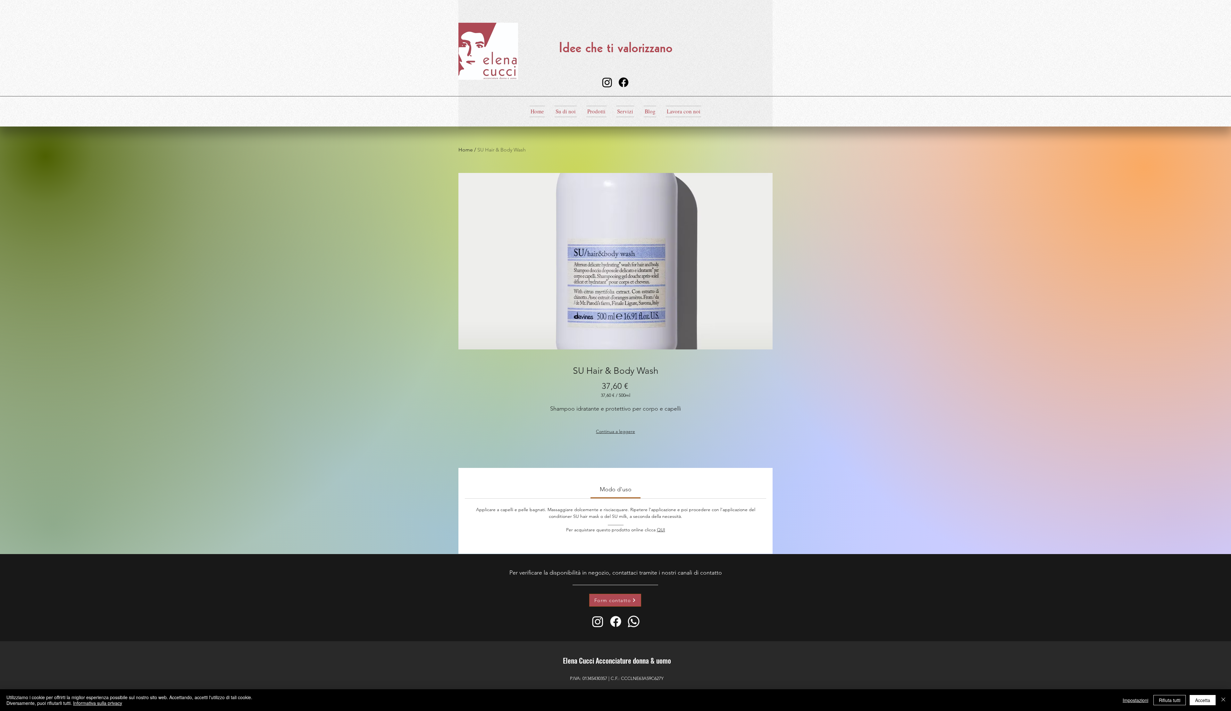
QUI (661, 530)
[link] (616, 489)
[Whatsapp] (633, 621)
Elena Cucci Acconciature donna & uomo (617, 660)
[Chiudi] (1223, 700)
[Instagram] (607, 82)
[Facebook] (623, 82)
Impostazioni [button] (1135, 700)
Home (465, 150)
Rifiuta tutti (1169, 700)
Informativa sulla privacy (97, 703)
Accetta (1202, 700)
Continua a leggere (615, 431)
